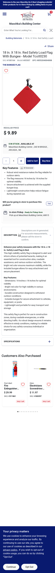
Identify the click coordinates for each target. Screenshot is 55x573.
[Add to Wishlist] (6, 70)
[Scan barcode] (51, 30)
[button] (27, 235)
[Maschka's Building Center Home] (28, 16)
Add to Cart (32, 161)
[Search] (45, 30)
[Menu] (4, 14)
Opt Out (29, 567)
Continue (11, 567)
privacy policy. (10, 550)
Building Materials (14, 38)
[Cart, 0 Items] (49, 14)
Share (51, 46)
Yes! (49, 204)
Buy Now (46, 161)
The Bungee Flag (12, 65)
